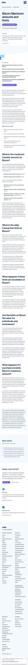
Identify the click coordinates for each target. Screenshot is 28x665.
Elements (4, 554)
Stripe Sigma (5, 577)
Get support (5, 646)
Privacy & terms (6, 630)
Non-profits (18, 576)
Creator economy (19, 561)
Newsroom (17, 622)
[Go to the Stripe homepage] (3, 527)
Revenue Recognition (7, 575)
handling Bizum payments (8, 209)
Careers (17, 620)
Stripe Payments (21, 395)
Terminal (4, 581)
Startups (17, 537)
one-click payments (19, 354)
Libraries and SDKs (19, 609)
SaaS (16, 558)
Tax (3, 579)
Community (5, 624)
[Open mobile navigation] (25, 2)
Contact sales (14, 482)
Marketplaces (18, 552)
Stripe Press (18, 624)
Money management (20, 554)
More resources (6, 7)
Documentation (18, 602)
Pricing (3, 535)
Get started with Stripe (9, 24)
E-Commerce (18, 542)
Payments (16, 7)
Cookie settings (6, 639)
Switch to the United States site (10, 661)
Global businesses (19, 548)
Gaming (17, 565)
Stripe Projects (18, 611)
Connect (4, 548)
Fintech (17, 563)
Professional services (20, 578)
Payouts (4, 571)
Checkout (4, 544)
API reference (18, 604)
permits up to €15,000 (18, 344)
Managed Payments (7, 565)
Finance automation (19, 546)
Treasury (4, 582)
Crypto (3, 550)
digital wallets (10, 354)
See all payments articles (8, 443)
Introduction (5, 62)
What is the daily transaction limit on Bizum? (13, 69)
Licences (4, 635)
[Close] (25, 658)
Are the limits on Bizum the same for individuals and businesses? (11, 76)
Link (3, 563)
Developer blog (18, 613)
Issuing (3, 561)
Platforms (17, 556)
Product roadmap (19, 619)
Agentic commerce (19, 539)
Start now (5, 482)
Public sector (18, 580)
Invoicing (4, 560)
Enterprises (18, 535)
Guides (4, 619)
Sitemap (4, 637)
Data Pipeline (5, 552)
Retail (16, 582)
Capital (3, 542)
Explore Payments (6, 500)
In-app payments (19, 550)
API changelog (18, 607)
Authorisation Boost (7, 539)
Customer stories (6, 620)
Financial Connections (7, 556)
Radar (3, 573)
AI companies (18, 560)
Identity (4, 558)
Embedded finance (19, 544)
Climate (4, 546)
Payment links (5, 567)
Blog (3, 622)
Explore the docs (6, 515)
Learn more (5, 43)
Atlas (3, 537)
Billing (3, 540)
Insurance (17, 571)
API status (17, 605)
